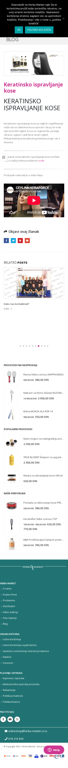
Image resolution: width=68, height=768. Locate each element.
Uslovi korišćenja (12, 639)
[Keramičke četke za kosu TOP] (12, 524)
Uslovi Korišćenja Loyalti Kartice (20, 645)
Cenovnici (8, 662)
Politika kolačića (11, 701)
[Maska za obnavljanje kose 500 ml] (12, 478)
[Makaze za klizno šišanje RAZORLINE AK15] (12, 396)
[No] (63, 18)
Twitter (13, 240)
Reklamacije (9, 689)
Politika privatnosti (13, 695)
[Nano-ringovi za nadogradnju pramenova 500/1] (12, 441)
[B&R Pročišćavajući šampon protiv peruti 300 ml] (12, 543)
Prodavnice (9, 600)
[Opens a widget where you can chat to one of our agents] (53, 750)
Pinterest (20, 240)
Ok (19, 29)
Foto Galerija (10, 617)
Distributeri (9, 606)
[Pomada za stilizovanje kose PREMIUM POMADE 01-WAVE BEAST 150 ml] (12, 505)
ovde (41, 160)
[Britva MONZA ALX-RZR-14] (12, 414)
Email (27, 240)
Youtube (10, 719)
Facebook (6, 240)
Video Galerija (10, 612)
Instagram (17, 719)
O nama (7, 588)
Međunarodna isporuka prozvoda (21, 684)
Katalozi (7, 656)
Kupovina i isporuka (13, 678)
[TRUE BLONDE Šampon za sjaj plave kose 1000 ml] (12, 460)
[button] (20, 346)
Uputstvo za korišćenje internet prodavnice (26, 651)
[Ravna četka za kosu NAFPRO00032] (12, 377)
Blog (5, 623)
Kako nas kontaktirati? (16, 304)
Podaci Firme (10, 594)
